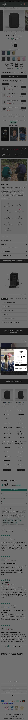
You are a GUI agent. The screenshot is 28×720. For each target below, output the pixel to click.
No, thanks (20, 366)
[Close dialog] (26, 349)
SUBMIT (20, 364)
